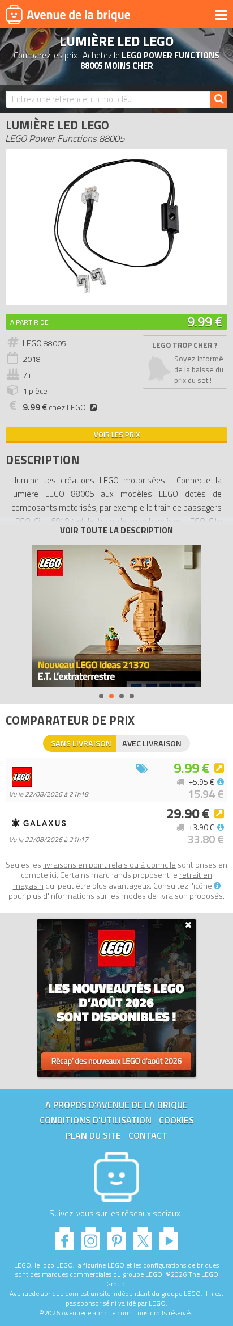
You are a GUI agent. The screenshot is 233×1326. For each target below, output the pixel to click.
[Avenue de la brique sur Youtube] (169, 1235)
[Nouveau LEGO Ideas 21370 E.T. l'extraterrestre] (116, 616)
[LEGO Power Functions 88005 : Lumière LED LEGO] (116, 293)
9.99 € (205, 321)
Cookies (176, 1120)
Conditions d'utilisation (96, 1120)
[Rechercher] (218, 99)
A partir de (29, 322)
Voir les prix (117, 434)
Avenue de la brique (68, 14)
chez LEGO (54, 407)
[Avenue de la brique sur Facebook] (65, 1235)
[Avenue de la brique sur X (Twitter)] (143, 1235)
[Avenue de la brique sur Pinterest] (117, 1235)
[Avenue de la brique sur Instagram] (91, 1235)
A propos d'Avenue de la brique (116, 1105)
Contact (147, 1135)
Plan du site (93, 1135)
